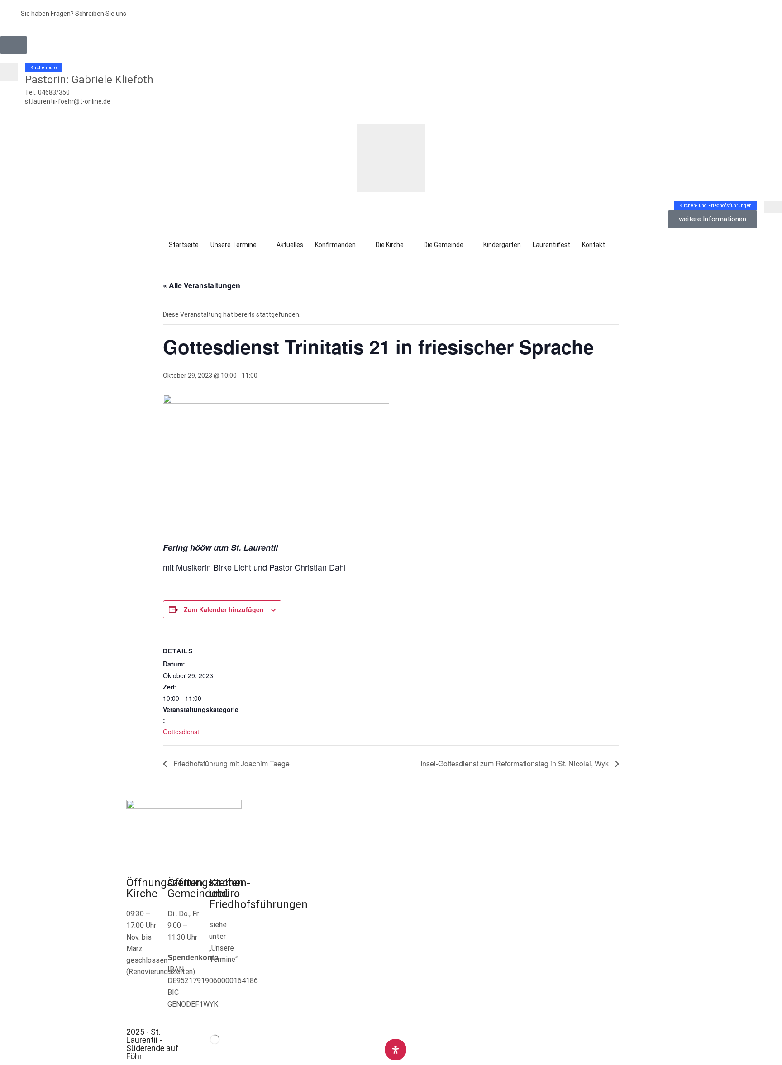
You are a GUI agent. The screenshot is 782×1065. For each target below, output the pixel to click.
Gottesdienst (181, 731)
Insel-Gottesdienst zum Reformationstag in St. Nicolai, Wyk (515, 763)
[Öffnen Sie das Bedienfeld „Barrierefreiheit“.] (395, 1049)
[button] (13, 45)
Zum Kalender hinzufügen (224, 609)
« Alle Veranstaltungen (201, 285)
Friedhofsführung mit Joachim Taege (231, 763)
